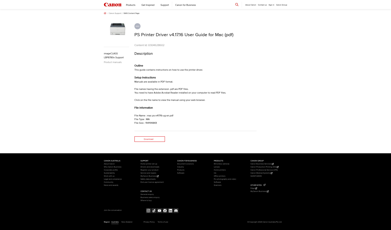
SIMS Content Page (131, 13)
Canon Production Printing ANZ (263, 167)
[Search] (236, 4)
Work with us (109, 176)
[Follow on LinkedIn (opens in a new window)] (170, 211)
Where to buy (146, 200)
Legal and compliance (113, 179)
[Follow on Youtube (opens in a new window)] (159, 211)
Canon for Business (185, 5)
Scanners (217, 185)
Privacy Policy (149, 222)
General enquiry (147, 194)
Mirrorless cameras (221, 164)
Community (108, 182)
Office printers (219, 176)
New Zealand (126, 222)
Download (148, 139)
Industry (180, 167)
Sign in (271, 5)
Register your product (149, 170)
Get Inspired (147, 5)
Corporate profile (111, 170)
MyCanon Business (149, 176)
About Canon (109, 164)
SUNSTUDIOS (256, 176)
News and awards (111, 185)
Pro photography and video (225, 179)
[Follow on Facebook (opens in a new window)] (165, 211)
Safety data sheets (148, 179)
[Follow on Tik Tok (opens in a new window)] (154, 211)
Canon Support (115, 13)
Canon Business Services (261, 164)
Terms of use (163, 222)
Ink (215, 173)
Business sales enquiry (150, 197)
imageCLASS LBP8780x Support (114, 55)
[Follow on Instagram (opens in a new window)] (148, 211)
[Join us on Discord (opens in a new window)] (176, 211)
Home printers (220, 170)
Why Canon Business (112, 167)
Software (180, 173)
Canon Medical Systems (260, 173)
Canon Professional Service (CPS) (264, 170)
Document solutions (185, 164)
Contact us (262, 5)
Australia (115, 222)
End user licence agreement (152, 182)
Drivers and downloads (150, 167)
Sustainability (109, 173)
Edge (252, 188)
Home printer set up (149, 164)
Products (130, 5)
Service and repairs (148, 173)
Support (165, 5)
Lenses (217, 167)
